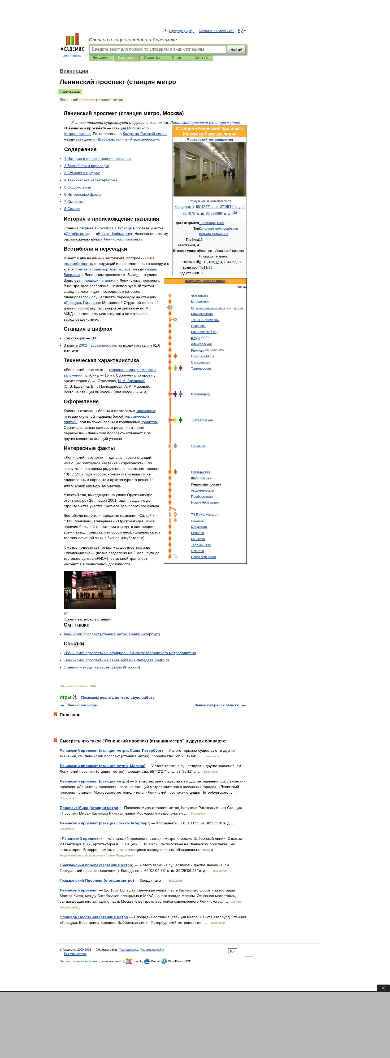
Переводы (152, 58)
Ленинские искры (83, 705)
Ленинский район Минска (216, 705)
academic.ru (72, 56)
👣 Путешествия (75, 953)
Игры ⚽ (201, 58)
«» (110, 139)
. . (131, 381)
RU (240, 30)
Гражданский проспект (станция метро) (96, 865)
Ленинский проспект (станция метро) (94, 781)
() (205, 122)
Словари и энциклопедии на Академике (133, 39)
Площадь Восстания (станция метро (94, 917)
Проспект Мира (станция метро (89, 808)
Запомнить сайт (181, 30)
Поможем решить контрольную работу (118, 697)
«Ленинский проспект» (81, 838)
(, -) (112, 634)
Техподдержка (128, 949)
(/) (102, 667)
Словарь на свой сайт (216, 30)
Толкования (126, 58)
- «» (205, 320)
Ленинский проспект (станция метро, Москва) (102, 766)
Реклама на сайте (152, 949)
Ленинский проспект (79, 890)
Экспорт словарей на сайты (78, 961)
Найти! (236, 49)
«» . (116, 660)
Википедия (101, 58)
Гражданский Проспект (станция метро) (97, 880)
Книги (176, 58)
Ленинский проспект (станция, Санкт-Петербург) (105, 823)
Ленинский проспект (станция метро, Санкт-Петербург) (111, 750)
